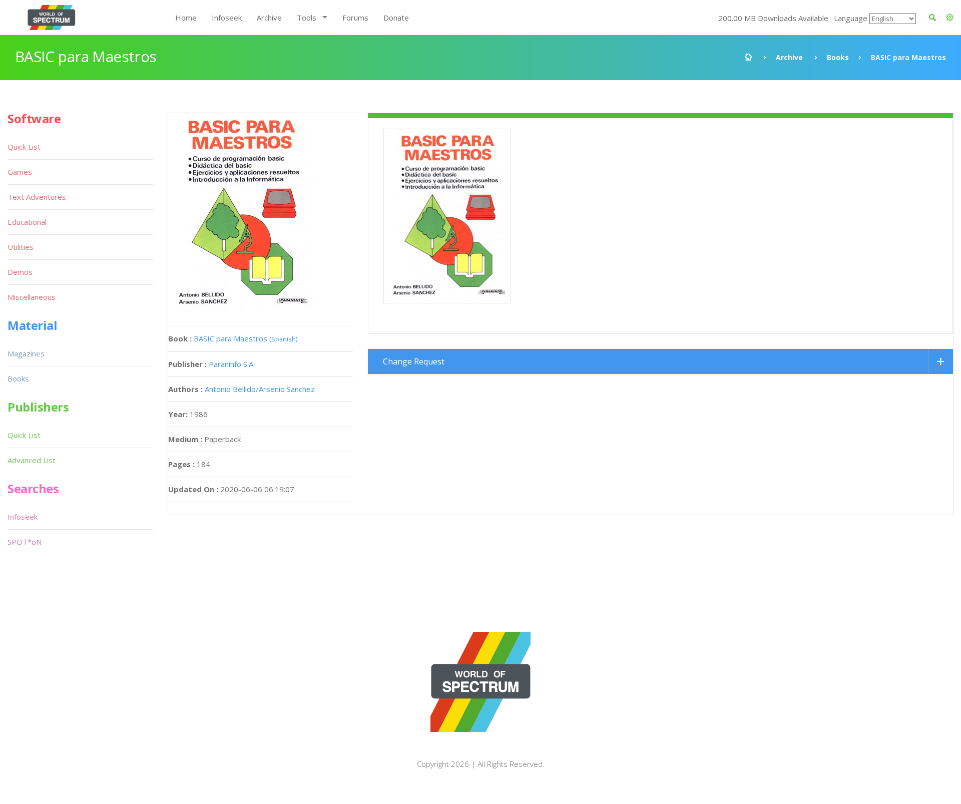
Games (20, 172)
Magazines (26, 353)
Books (838, 57)
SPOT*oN (25, 542)
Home (186, 18)
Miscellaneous (32, 297)
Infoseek (227, 18)
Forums (355, 18)
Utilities (21, 247)
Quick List (24, 147)
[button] (949, 18)
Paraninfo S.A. (232, 364)
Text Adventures (37, 197)
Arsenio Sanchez (287, 389)
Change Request (413, 361)
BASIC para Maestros (245, 338)
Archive (269, 18)
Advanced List (32, 460)
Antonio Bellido (230, 389)
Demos (20, 272)
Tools (306, 18)
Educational (27, 222)
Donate (396, 18)
